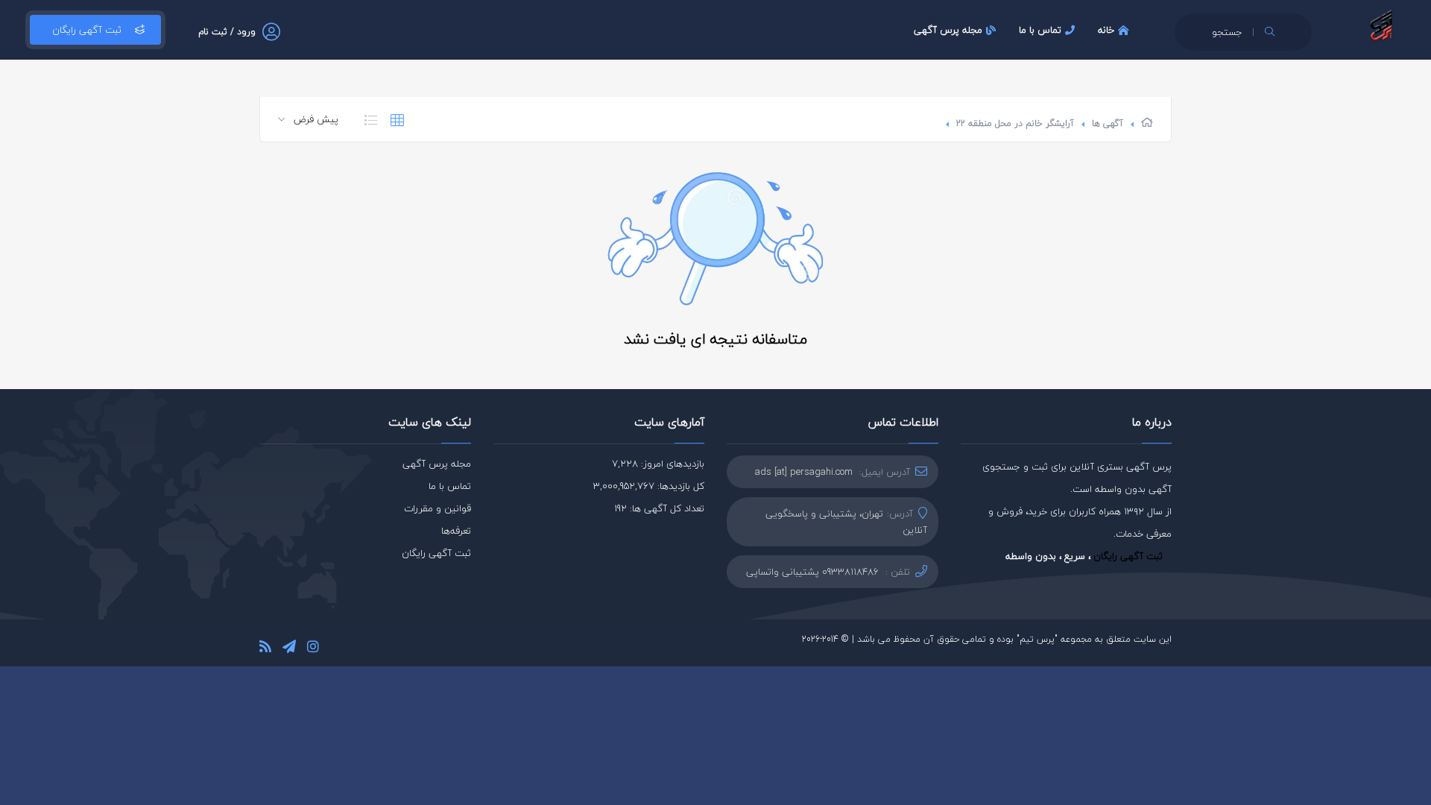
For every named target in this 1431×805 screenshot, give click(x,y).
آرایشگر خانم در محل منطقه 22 (1015, 123)
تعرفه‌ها (456, 531)
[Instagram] (313, 649)
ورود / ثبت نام (227, 32)
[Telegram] (289, 649)
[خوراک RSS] (265, 649)
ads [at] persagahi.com (804, 472)
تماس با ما (1040, 30)
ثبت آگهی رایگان (86, 30)
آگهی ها (1107, 123)
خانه (1106, 30)
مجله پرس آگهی (948, 30)
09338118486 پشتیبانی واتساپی (812, 572)
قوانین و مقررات (437, 508)
